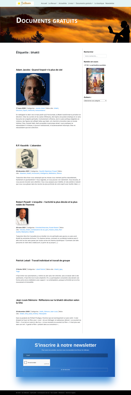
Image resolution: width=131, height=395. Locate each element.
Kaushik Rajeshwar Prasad (48, 171)
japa (60, 269)
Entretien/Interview (42, 227)
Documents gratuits (84, 3)
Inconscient (35, 173)
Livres (70, 3)
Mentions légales (70, 392)
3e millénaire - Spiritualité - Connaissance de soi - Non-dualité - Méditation (43, 392)
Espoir (25, 110)
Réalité (31, 232)
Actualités (63, 3)
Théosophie (42, 314)
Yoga (18, 271)
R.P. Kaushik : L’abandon (28, 145)
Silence (59, 173)
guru (46, 230)
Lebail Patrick (40, 269)
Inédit (41, 311)
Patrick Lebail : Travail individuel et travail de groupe (43, 260)
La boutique (99, 3)
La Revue (52, 3)
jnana (56, 230)
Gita (26, 314)
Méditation (52, 173)
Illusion (51, 230)
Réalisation (25, 232)
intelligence (44, 173)
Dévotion (19, 110)
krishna (35, 314)
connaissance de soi (38, 230)
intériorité (31, 110)
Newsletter (109, 3)
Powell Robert (54, 227)
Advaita (22, 230)
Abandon (23, 173)
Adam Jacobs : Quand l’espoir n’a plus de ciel (39, 69)
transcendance (40, 110)
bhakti (56, 108)
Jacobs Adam (40, 108)
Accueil (44, 3)
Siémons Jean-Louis (51, 311)
